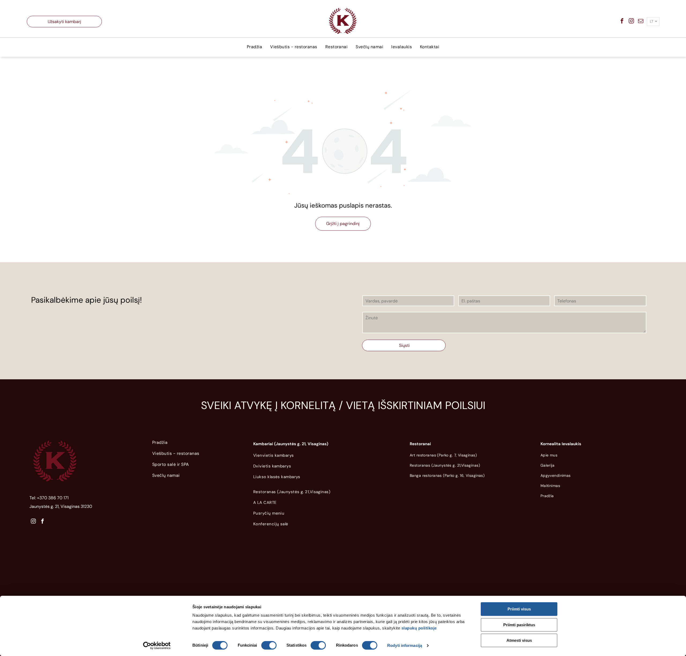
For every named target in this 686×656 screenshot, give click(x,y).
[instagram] (631, 21)
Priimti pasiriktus (519, 625)
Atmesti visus (519, 640)
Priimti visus (519, 609)
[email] (641, 21)
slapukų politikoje (419, 628)
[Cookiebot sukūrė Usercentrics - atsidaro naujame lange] (156, 646)
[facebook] (622, 21)
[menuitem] (254, 47)
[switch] (269, 645)
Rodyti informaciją (404, 645)
